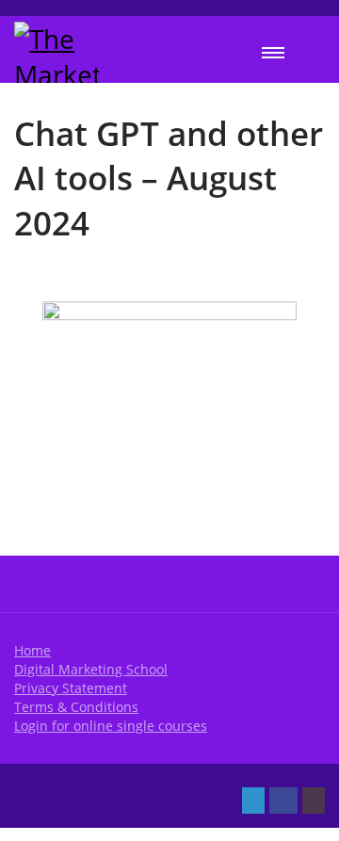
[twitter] (253, 800)
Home (32, 650)
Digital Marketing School (91, 669)
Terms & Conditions (76, 707)
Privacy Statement (70, 688)
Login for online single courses (110, 726)
